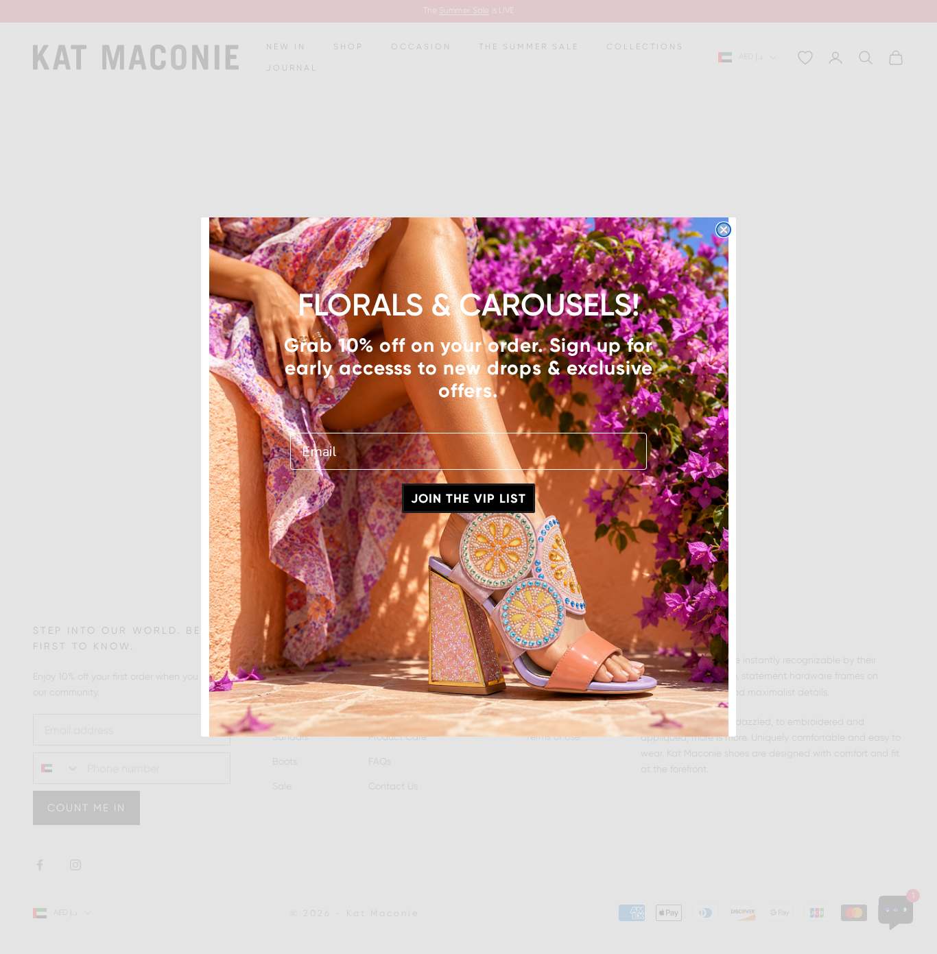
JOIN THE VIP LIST (468, 498)
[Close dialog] (724, 230)
